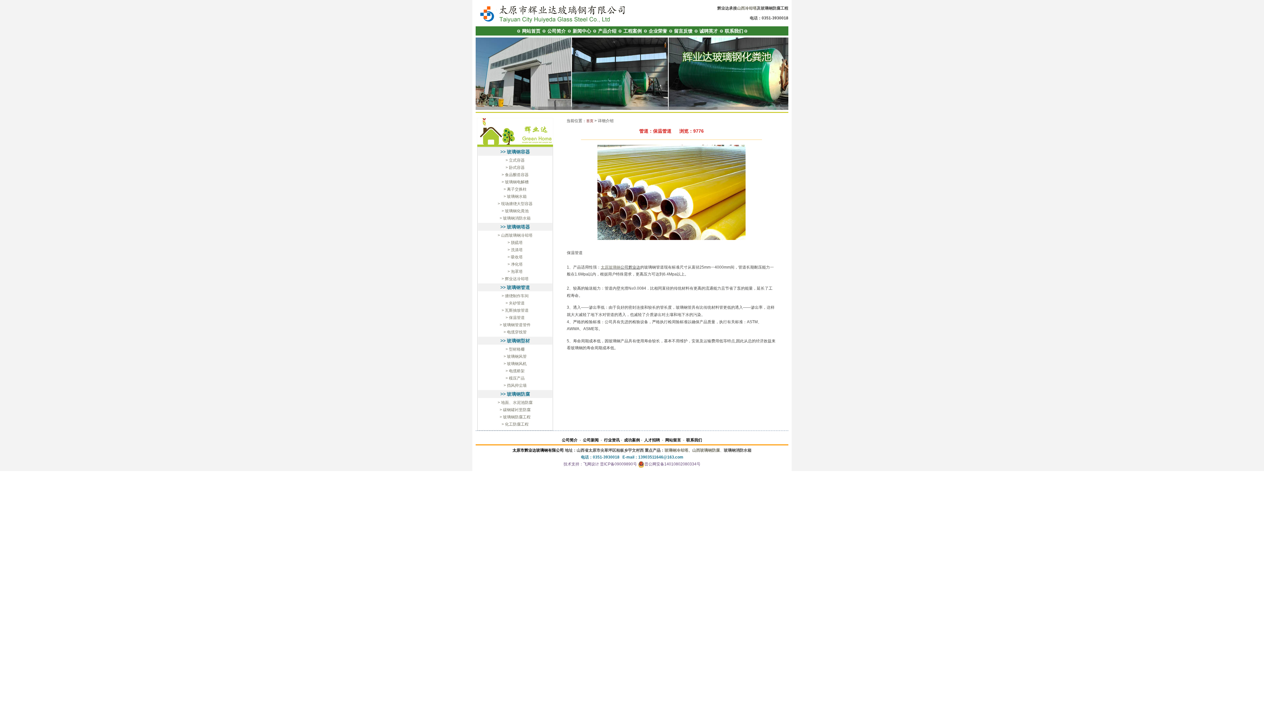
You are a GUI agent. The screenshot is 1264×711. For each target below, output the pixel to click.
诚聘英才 (708, 31)
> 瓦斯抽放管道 (515, 310)
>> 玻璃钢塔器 (515, 226)
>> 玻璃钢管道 (515, 287)
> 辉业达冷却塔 (515, 278)
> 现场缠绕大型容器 (515, 203)
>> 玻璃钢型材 (515, 340)
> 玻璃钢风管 (515, 356)
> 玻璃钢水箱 (515, 196)
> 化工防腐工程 (515, 424)
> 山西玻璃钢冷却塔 (515, 235)
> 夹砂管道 (515, 303)
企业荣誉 (658, 31)
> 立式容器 (515, 160)
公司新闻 (591, 440)
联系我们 (734, 31)
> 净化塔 (515, 264)
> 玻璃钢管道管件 (515, 325)
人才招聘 (652, 440)
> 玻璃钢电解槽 (515, 182)
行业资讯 (612, 440)
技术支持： (573, 464)
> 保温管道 (515, 317)
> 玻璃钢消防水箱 (515, 218)
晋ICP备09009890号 (618, 464)
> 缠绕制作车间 (515, 296)
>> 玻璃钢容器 (515, 151)
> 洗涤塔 (515, 250)
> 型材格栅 (515, 349)
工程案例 (632, 31)
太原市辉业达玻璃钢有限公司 (538, 450)
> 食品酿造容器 (515, 174)
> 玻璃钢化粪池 (515, 211)
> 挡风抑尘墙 (515, 385)
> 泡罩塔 (515, 271)
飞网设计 (591, 464)
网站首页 (531, 31)
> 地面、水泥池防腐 (515, 402)
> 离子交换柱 (515, 189)
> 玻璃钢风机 (515, 363)
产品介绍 (607, 31)
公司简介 (556, 31)
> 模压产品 (515, 378)
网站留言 (673, 440)
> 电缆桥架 (515, 371)
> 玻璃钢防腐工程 (515, 417)
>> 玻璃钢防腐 (515, 394)
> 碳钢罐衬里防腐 (515, 410)
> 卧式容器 (515, 167)
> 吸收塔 (515, 257)
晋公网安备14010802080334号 (672, 464)
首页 (589, 121)
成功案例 (632, 440)
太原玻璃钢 (610, 267)
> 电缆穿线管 (515, 332)
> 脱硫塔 (515, 242)
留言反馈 (683, 31)
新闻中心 (582, 31)
